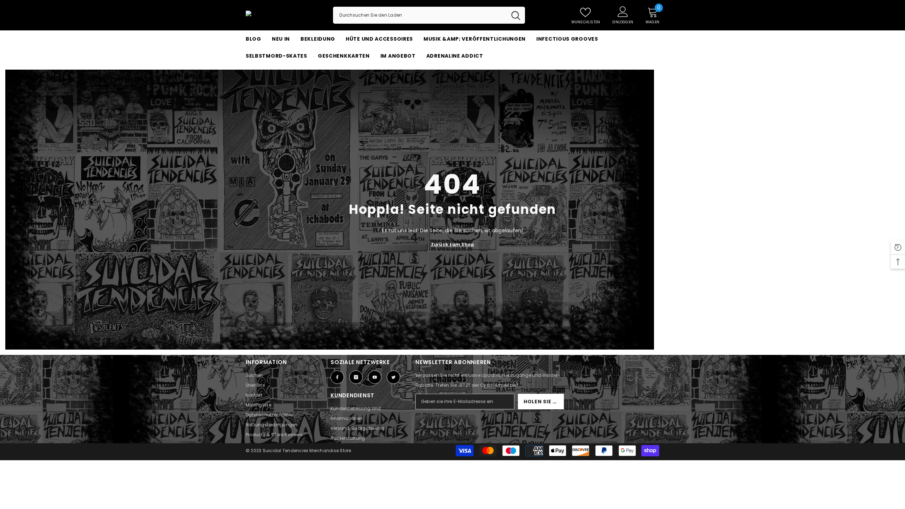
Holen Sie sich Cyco (544, 401)
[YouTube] (374, 377)
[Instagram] (356, 377)
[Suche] (429, 15)
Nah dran (656, 65)
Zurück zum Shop (452, 244)
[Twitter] (393, 377)
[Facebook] (337, 377)
